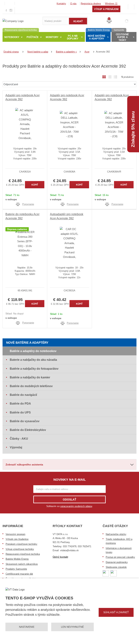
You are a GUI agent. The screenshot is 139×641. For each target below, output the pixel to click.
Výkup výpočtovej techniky (20, 549)
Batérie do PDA (20, 403)
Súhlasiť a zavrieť (116, 612)
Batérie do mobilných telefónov (31, 386)
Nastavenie (26, 626)
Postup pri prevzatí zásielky (120, 557)
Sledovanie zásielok (116, 567)
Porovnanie (28, 204)
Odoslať (69, 499)
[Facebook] (6, 10)
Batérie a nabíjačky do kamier (30, 377)
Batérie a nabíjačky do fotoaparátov (34, 368)
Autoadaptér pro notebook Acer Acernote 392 (66, 216)
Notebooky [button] (11, 37)
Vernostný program (15, 534)
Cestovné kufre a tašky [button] (122, 37)
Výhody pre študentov (17, 539)
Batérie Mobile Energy (17, 559)
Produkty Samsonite (16, 569)
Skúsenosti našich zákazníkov (22, 564)
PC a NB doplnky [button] (72, 37)
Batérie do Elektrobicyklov (28, 429)
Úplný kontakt (60, 557)
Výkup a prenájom (106, 9)
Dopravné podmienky (117, 562)
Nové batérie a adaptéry (27, 342)
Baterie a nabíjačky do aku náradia (33, 359)
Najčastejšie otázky (116, 534)
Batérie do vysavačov (24, 421)
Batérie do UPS (20, 412)
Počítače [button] (33, 37)
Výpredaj (16, 447)
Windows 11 (111, 3)
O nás (73, 3)
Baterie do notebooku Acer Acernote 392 (22, 216)
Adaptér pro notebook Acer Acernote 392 (22, 97)
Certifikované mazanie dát (19, 573)
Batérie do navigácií (23, 394)
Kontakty (61, 3)
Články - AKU (19, 438)
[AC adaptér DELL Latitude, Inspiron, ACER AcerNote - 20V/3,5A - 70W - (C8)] (69, 124)
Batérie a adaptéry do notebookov (33, 351)
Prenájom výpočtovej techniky (21, 544)
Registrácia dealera (91, 3)
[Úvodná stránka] (13, 20)
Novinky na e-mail (69, 479)
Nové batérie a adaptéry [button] (96, 37)
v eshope (11, 199)
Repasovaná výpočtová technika (23, 554)
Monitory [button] (52, 37)
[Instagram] (11, 10)
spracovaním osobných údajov (76, 506)
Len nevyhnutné (72, 626)
